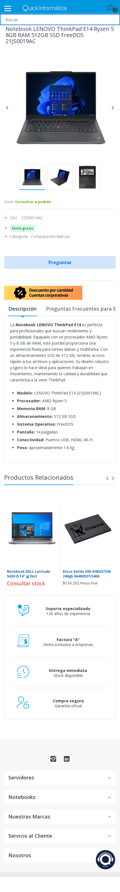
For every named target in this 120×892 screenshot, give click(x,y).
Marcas (63, 236)
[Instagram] (53, 760)
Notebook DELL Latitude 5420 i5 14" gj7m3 (28, 574)
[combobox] (60, 19)
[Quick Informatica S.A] (45, 8)
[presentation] (107, 478)
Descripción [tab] (22, 308)
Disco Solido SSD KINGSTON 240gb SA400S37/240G (87, 574)
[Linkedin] (66, 760)
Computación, (43, 236)
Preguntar (60, 262)
